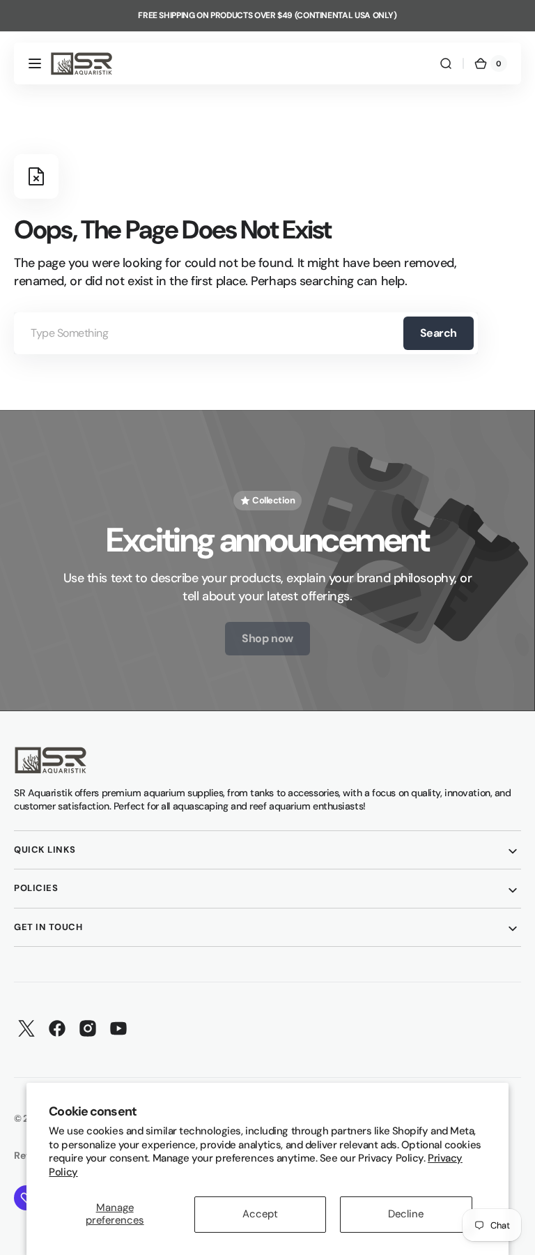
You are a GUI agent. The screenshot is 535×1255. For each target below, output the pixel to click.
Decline (406, 1214)
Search (438, 333)
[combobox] (246, 333)
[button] (35, 63)
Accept (260, 1214)
